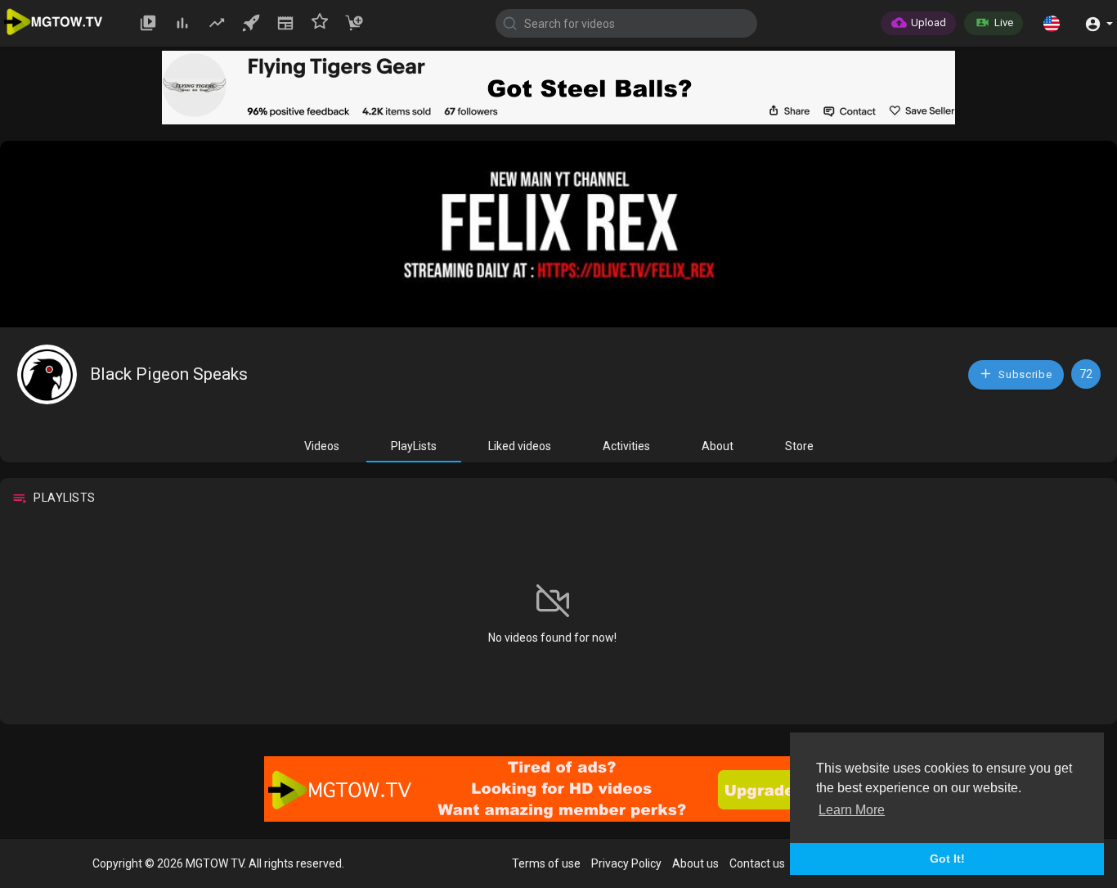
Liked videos (519, 446)
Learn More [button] (852, 810)
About (717, 446)
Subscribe (1024, 374)
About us (695, 863)
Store (799, 446)
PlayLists (414, 446)
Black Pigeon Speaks (169, 374)
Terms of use (546, 863)
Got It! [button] (947, 858)
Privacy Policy (626, 863)
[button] (1051, 23)
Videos (321, 446)
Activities (626, 446)
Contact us (757, 863)
